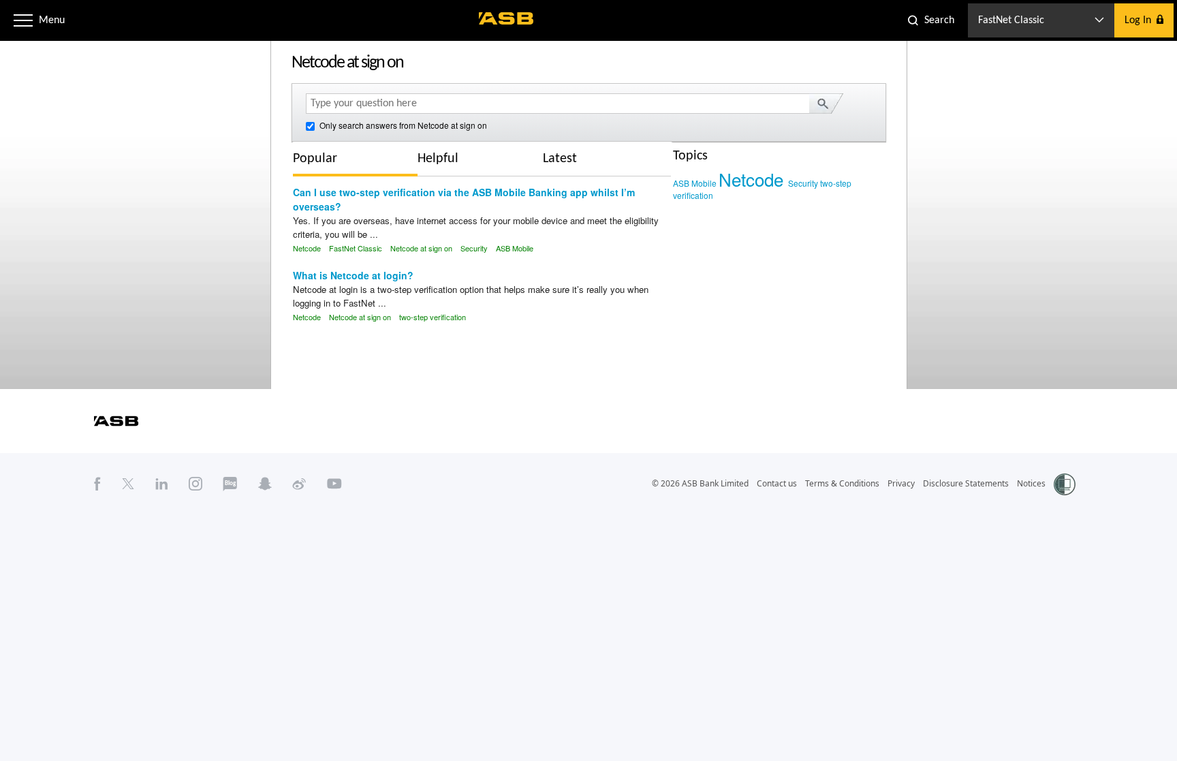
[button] (23, 20)
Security (474, 248)
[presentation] (325, 158)
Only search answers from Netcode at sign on (402, 125)
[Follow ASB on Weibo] (299, 484)
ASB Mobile (514, 248)
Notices (1031, 483)
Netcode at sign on (421, 248)
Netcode (307, 248)
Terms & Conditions (842, 483)
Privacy (901, 483)
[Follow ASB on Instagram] (195, 484)
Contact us (777, 483)
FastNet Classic (355, 248)
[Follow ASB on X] (128, 484)
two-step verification (432, 316)
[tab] (355, 160)
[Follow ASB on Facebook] (97, 484)
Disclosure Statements (966, 483)
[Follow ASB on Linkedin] (161, 484)
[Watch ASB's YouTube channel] (334, 484)
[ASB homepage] (506, 18)
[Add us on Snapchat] (265, 484)
